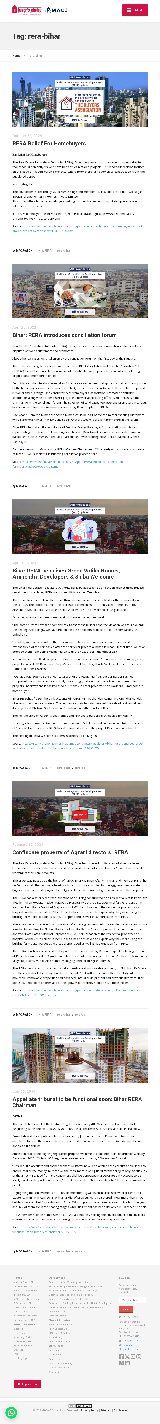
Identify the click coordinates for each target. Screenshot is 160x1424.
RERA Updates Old (58, 1328)
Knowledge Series (23, 1337)
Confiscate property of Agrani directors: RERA (70, 852)
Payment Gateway (58, 1315)
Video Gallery (55, 1337)
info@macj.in (131, 1340)
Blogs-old (18, 1328)
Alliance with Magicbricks (62, 1341)
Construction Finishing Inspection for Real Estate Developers (80, 1303)
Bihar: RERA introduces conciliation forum (64, 335)
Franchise (55, 1359)
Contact (54, 1372)
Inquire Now (29, 1384)
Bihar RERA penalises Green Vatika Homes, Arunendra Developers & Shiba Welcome (66, 573)
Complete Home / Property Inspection (69, 1282)
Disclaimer (120, 1410)
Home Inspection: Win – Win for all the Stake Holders (76, 1307)
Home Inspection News (60, 1324)
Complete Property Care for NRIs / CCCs (69, 1298)
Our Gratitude (21, 1311)
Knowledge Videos (23, 1341)
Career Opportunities (60, 1367)
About (18, 1277)
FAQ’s (16, 1353)
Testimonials (55, 1354)
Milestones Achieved (24, 1307)
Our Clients (56, 1346)
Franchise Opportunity (60, 1363)
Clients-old (54, 1350)
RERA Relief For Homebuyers (49, 143)
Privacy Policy (89, 1410)
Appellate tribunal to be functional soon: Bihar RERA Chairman (77, 1102)
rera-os (80, 767)
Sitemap (106, 1410)
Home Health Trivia (23, 1345)
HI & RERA (45, 250)
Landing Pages (21, 1358)
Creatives (18, 1349)
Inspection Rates (57, 1311)
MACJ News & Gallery (59, 1333)
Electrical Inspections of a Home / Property (71, 1294)
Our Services (57, 1277)
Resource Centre (24, 1324)
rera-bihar (63, 250)
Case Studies (20, 1333)
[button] (11, 1413)
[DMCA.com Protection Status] (80, 1405)
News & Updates (59, 1320)
